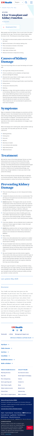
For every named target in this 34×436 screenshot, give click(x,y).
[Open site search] (26, 2)
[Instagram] (17, 330)
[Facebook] (13, 330)
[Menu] (31, 2)
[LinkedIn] (21, 330)
